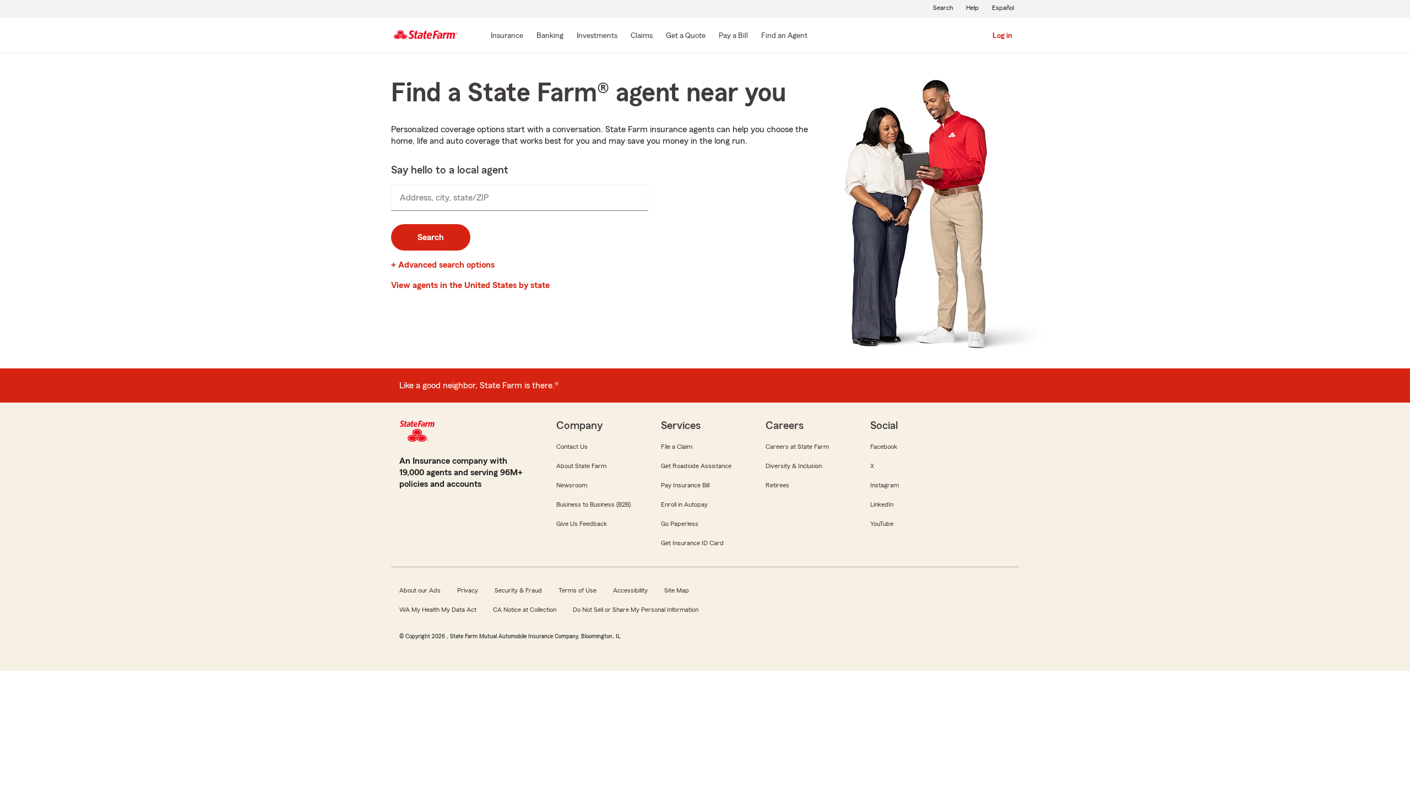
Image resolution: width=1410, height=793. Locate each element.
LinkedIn (881, 504)
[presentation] (519, 197)
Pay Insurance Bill (685, 485)
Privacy (467, 590)
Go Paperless (679, 523)
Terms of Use (577, 590)
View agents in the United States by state (470, 285)
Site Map (676, 590)
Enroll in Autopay (684, 504)
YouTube (881, 523)
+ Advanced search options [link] (443, 264)
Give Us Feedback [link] (581, 523)
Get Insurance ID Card (692, 543)
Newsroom (571, 485)
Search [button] (430, 237)
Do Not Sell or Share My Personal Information (635, 609)
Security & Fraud (518, 590)
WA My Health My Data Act (437, 609)
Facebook (883, 446)
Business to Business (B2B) (593, 504)
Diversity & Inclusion (794, 466)
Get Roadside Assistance (696, 466)
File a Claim (676, 446)
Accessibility (630, 590)
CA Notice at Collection (524, 609)
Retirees (777, 485)
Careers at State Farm (797, 446)
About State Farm (581, 466)
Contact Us (572, 446)
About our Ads (420, 590)
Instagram (884, 485)
